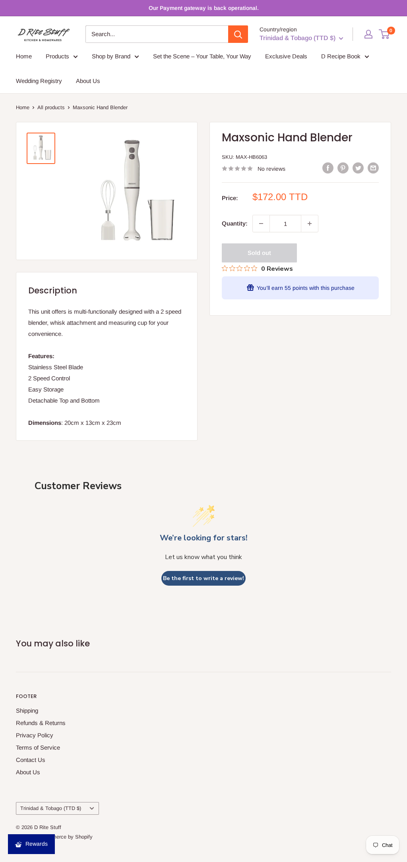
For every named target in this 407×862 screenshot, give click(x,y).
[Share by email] (373, 168)
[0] (385, 34)
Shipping (27, 710)
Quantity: (235, 223)
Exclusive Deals (286, 56)
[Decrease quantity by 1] (261, 223)
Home (24, 56)
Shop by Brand (111, 56)
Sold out (259, 252)
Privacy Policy (34, 735)
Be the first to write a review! (203, 578)
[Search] (238, 34)
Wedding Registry (39, 80)
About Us (88, 80)
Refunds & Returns (41, 722)
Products (57, 56)
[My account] (368, 34)
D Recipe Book (340, 56)
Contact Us (30, 759)
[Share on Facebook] (327, 168)
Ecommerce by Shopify (66, 837)
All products (51, 107)
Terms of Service (38, 747)
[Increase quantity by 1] (309, 223)
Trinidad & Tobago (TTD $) (50, 808)
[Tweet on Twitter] (358, 168)
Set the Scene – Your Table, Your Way (202, 56)
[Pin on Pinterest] (343, 168)
